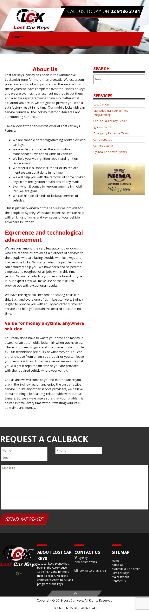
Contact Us (119, 581)
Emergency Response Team (111, 133)
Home (116, 560)
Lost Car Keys (102, 104)
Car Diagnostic (102, 139)
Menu (16, 37)
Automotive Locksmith (126, 569)
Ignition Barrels (102, 127)
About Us (117, 565)
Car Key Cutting (103, 145)
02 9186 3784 (125, 11)
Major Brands (120, 577)
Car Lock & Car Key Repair (109, 121)
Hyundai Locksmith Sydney (110, 152)
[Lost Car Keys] (32, 19)
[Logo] (18, 556)
